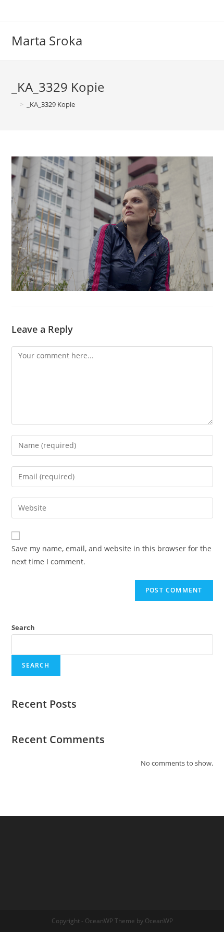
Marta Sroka (46, 40)
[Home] (14, 104)
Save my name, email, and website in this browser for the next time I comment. (111, 554)
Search (23, 627)
